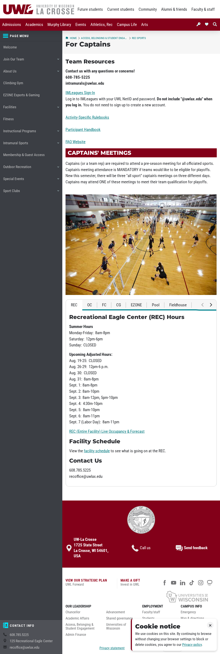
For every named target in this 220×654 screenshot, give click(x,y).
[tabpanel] (141, 398)
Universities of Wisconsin (116, 627)
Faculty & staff (203, 9)
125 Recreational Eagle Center (31, 641)
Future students (90, 9)
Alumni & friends (174, 9)
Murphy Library (59, 24)
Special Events (13, 181)
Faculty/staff (151, 612)
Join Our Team (13, 61)
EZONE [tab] (136, 305)
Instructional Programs (19, 133)
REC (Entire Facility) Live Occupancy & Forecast (107, 431)
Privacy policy (192, 645)
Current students (120, 9)
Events (80, 24)
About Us (10, 73)
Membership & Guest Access (24, 155)
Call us (145, 548)
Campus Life (127, 24)
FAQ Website (76, 142)
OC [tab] (89, 305)
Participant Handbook (83, 129)
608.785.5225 (19, 635)
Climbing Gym (13, 83)
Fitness (8, 119)
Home (73, 38)
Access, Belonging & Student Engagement (104, 38)
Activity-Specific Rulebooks (87, 117)
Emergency (188, 612)
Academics (34, 24)
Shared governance (119, 618)
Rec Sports (139, 38)
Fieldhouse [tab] (178, 305)
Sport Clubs (11, 193)
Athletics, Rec (101, 24)
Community (148, 9)
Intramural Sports (15, 145)
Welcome (10, 47)
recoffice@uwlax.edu (24, 647)
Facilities (9, 109)
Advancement (115, 612)
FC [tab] (104, 305)
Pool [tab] (155, 305)
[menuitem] (11, 24)
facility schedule (97, 451)
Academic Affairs (77, 618)
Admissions (11, 24)
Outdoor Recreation (17, 169)
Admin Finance (76, 635)
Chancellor (73, 612)
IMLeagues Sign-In (80, 92)
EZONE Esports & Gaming (21, 95)
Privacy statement (112, 648)
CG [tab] (118, 305)
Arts (144, 24)
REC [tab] (74, 305)
